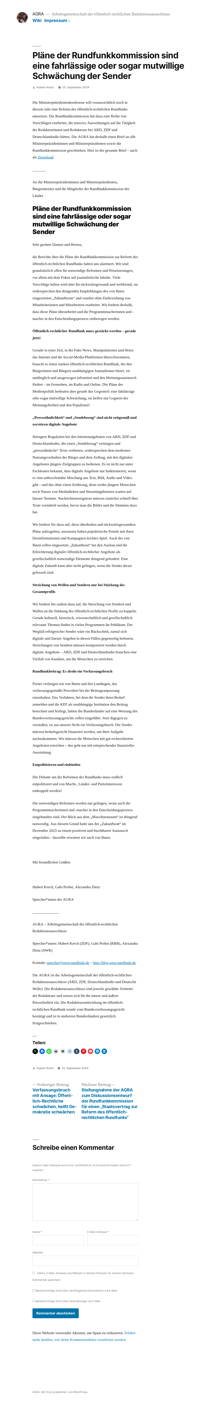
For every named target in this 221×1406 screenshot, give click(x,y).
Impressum (55, 20)
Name (37, 1232)
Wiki (36, 20)
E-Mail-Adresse (98, 1232)
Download (46, 157)
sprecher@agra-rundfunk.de (68, 962)
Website (37, 1252)
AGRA (38, 13)
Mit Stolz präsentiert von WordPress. (64, 1392)
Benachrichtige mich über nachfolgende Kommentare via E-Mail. (77, 1290)
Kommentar (40, 1180)
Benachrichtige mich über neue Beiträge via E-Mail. (68, 1301)
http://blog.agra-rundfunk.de (114, 962)
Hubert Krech (45, 87)
